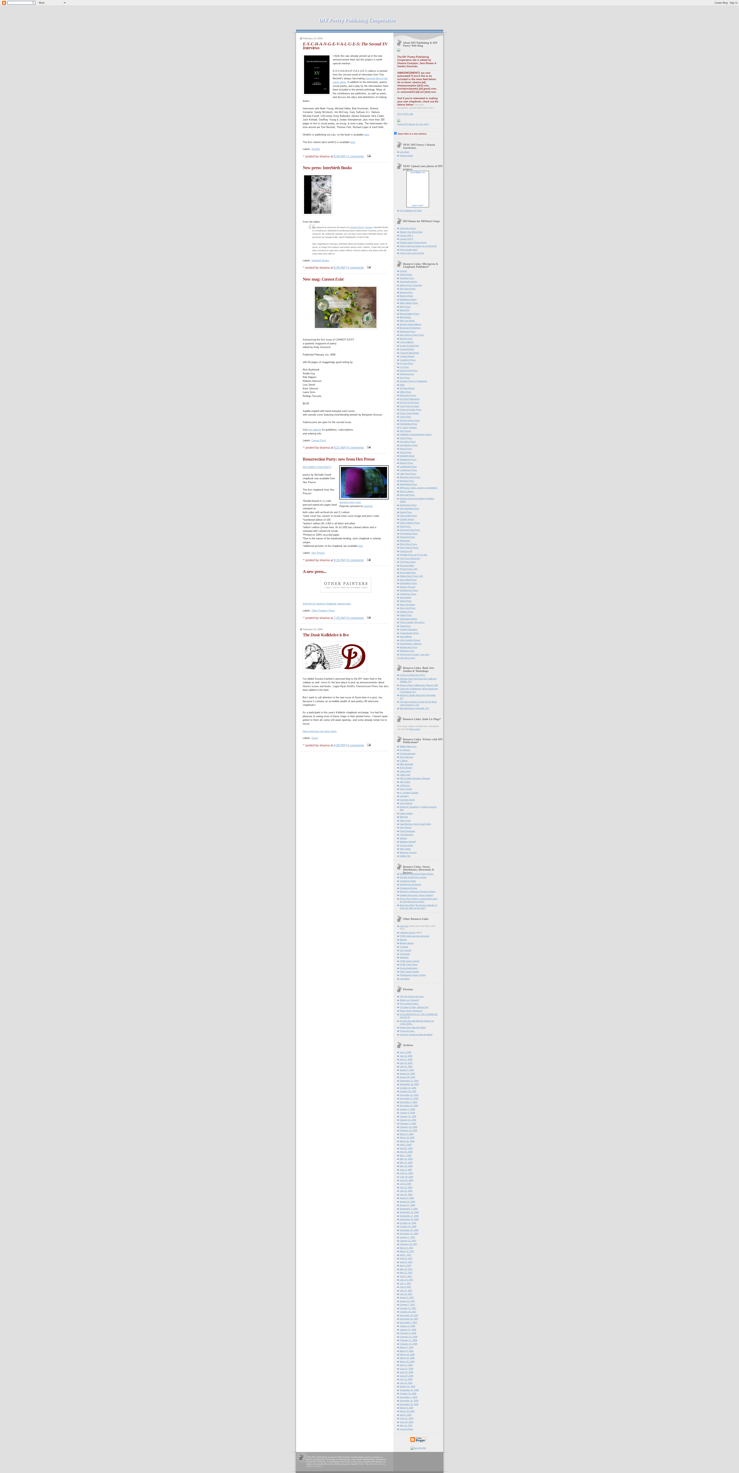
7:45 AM (339, 618)
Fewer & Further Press (410, 409)
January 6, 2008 (407, 1326)
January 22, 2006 (408, 1120)
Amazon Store (406, 155)
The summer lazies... (410, 1003)
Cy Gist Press (406, 363)
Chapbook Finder (408, 881)
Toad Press (405, 626)
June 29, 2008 (406, 1376)
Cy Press (404, 367)
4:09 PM (339, 745)
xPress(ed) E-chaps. (410, 654)
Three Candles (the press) (412, 622)
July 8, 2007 (405, 1287)
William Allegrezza (408, 746)
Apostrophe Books (408, 281)
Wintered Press (407, 651)
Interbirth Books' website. (361, 227)
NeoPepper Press (408, 505)
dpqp (402, 385)
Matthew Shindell (407, 842)
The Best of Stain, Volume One (414, 1007)
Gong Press (405, 417)
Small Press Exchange (410, 884)
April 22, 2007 (406, 1262)
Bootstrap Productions (410, 328)
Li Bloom (404, 761)
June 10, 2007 (406, 1280)
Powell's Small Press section (413, 877)
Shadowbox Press (408, 583)
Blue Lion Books (407, 321)
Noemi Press (406, 512)
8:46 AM (339, 156)
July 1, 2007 (405, 1283)
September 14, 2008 (409, 1390)
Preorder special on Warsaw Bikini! (416, 1034)
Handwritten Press (408, 424)
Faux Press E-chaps (409, 406)
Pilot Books (405, 541)
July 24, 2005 (406, 1063)
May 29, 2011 (406, 1425)
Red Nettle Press (408, 572)
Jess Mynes (405, 827)
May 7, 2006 (405, 1155)
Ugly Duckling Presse (410, 640)
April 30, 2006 (406, 1152)
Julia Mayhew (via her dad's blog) (415, 824)
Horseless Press (408, 441)
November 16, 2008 (409, 1400)
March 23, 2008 (407, 1358)
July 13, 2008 (406, 1379)
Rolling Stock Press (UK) (411, 576)
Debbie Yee (405, 856)
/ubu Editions (406, 636)
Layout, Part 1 (406, 235)
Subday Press (406, 612)
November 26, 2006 (409, 1230)
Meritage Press (407, 481)
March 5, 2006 (406, 1134)
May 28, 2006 (406, 1166)
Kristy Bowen (406, 767)
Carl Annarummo (407, 753)
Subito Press (406, 615)
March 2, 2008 (406, 1347)
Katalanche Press (408, 459)
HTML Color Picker (409, 964)
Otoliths (316, 149)
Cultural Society (407, 356)
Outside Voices (407, 519)
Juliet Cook (405, 775)
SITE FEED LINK (405, 114)
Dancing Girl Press (409, 370)
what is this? (418, 205)
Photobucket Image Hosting (413, 975)
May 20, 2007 (406, 1269)
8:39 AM (339, 267)
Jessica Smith (406, 845)
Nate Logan (405, 820)
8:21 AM (339, 447)
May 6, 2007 (405, 1265)
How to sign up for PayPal (412, 253)
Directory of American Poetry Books (416, 874)
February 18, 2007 (408, 1244)
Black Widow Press (409, 303)
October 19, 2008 (408, 1393)
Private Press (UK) (409, 569)
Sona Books (405, 597)
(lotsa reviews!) (416, 895)
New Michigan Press (409, 508)
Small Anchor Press (409, 590)
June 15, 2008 (406, 1369)
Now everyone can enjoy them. (320, 731)
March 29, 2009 (407, 1411)
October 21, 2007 (408, 1308)
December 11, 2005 (409, 1105)
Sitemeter (404, 957)
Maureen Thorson (408, 852)
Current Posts (406, 1429)
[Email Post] (368, 156)
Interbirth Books (320, 260)
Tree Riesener (406, 834)
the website (314, 429)
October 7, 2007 (407, 1304)
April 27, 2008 (406, 1365)
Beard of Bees (406, 296)
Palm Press (405, 526)
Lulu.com (404, 926)
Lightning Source (407, 932)
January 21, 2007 (408, 1241)
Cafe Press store (407, 658)
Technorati (405, 954)
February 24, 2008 (408, 1344)
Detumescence (407, 374)
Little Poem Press (408, 474)
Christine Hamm (407, 800)
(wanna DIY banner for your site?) (413, 124)
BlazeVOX (405, 310)
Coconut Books (407, 349)
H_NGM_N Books (408, 427)
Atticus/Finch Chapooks (411, 285)
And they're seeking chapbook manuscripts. (327, 603)
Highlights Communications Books (416, 434)
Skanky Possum (407, 587)
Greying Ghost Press (410, 420)
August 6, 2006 (407, 1198)
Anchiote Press (407, 278)
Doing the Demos (408, 228)
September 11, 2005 (409, 1081)
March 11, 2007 (407, 1251)
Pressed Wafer (407, 565)
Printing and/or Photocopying (413, 242)
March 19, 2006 (407, 1137)
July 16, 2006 (406, 1187)
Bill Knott (404, 817)
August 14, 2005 (407, 1073)
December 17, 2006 (409, 1233)
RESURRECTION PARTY (317, 467)
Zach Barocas (406, 757)
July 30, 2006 (406, 1194)
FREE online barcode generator (414, 936)
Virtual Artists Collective (411, 643)
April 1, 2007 (405, 1255)
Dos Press (405, 377)
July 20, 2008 (406, 1383)
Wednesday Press (408, 647)
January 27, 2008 (408, 1329)
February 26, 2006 (408, 1130)
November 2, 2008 (408, 1397)
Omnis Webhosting (409, 968)
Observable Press (408, 515)
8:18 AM (339, 560)
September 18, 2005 (409, 1084)
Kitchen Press (406, 463)
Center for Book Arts (409, 346)
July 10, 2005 (406, 1056)
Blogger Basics (407, 943)
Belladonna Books (408, 299)
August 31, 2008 (407, 1386)
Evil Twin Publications (410, 399)
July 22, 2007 (406, 1294)
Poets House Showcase (411, 1011)
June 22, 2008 (406, 1372)
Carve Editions (407, 342)
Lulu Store (404, 152)
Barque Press (406, 292)
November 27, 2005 (409, 1098)
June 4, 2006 (406, 1170)
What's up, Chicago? (409, 1000)
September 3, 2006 (409, 1209)
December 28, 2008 (409, 1404)
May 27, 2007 (406, 1272)
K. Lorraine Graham (409, 792)
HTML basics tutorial (409, 961)
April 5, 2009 (405, 1415)
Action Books (406, 274)
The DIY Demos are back (412, 996)
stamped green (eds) (350, 502)
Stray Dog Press (407, 608)
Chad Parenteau (407, 831)
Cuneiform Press (408, 360)
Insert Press (405, 452)
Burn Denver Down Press (412, 335)
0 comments (355, 447)
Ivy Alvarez (405, 750)
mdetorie (368, 506)
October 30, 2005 (408, 1091)
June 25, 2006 (406, 1180)
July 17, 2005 (406, 1059)
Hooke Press (406, 438)
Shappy (403, 838)
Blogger (403, 940)
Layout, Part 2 (406, 239)
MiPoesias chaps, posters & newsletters (418, 488)
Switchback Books (408, 619)
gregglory (404, 796)
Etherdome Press (408, 395)
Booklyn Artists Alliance (410, 324)
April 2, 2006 (405, 1144)
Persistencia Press (409, 533)
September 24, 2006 (409, 1219)
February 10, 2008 (408, 1337)
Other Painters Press (323, 610)
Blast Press (405, 306)
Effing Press (405, 392)
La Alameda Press (408, 466)
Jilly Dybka (405, 782)
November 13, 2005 (409, 1095)
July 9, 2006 (405, 1184)
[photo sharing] (364, 498)
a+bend (403, 271)
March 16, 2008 (407, 1354)
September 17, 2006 (409, 1216)
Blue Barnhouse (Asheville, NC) (414, 708)
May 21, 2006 (406, 1162)
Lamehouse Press (408, 470)
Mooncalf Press (407, 495)
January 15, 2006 (408, 1116)
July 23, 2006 (406, 1191)
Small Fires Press (408, 594)
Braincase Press (407, 331)
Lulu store (424, 654)
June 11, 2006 (406, 1173)
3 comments (355, 267)
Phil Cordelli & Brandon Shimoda (415, 778)
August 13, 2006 (407, 1201)
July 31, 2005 (406, 1066)
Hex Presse (318, 552)
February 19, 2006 (408, 1127)
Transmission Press (409, 633)
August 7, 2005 (407, 1070)
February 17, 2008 (408, 1340)
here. (367, 134)
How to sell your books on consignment (418, 246)
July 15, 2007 (406, 1290)
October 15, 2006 (408, 1223)
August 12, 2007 (407, 1301)
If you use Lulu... (407, 1031)
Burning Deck (406, 338)
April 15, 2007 (406, 1258)
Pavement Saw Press (410, 530)
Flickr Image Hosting (409, 971)
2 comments (355, 156)
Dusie (315, 738)
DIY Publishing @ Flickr (411, 210)
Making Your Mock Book (411, 232)
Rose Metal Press (408, 580)
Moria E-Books (407, 491)
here (360, 546)
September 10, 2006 (409, 1212)
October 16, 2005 (408, 1088)
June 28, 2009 (406, 1422)
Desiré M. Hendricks (409, 807)
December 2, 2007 (408, 1322)
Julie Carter (405, 771)
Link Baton (405, 979)
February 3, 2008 (408, 1333)
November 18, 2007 (409, 1315)
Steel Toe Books (407, 604)
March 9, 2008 (406, 1351)
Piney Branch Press (409, 547)
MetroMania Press (408, 484)
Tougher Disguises (408, 629)
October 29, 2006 (408, 1226)
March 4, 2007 (406, 1248)
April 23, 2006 (406, 1148)
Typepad (404, 947)
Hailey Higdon (406, 813)
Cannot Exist (319, 440)
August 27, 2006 (407, 1205)
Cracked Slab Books (409, 353)
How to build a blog (408, 249)
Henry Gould (406, 789)
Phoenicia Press (407, 537)
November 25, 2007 (409, 1319)
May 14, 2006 (406, 1159)
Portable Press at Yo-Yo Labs (413, 555)
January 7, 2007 (407, 1237)
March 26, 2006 (407, 1141)
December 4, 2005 (408, 1102)
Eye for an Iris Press (409, 402)
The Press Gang (407, 562)
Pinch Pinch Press (408, 544)
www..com (417, 172)
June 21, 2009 (406, 1418)
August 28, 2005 (407, 1077)
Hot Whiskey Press (409, 445)
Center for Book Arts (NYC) (413, 675)
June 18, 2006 (406, 1177)
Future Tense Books (409, 413)
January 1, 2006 (407, 1109)
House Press (406, 449)
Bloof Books (405, 317)
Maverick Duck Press (410, 477)
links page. (415, 729)
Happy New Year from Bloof (413, 1027)
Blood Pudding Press (409, 314)
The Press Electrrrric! (410, 558)
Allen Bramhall (406, 764)
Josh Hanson (406, 803)
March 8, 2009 (406, 1408)
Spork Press (406, 601)
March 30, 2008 (407, 1361)
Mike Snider (405, 849)
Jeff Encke (405, 785)
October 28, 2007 (408, 1312)
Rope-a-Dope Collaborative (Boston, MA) (419, 685)
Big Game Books (408, 289)
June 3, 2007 (406, 1276)
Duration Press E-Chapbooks (413, 381)
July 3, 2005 (405, 1052)
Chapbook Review (408, 888)
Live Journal (405, 950)
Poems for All (406, 551)
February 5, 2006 (408, 1123)
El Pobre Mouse (407, 388)
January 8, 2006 (407, 1113)
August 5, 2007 (407, 1297)
